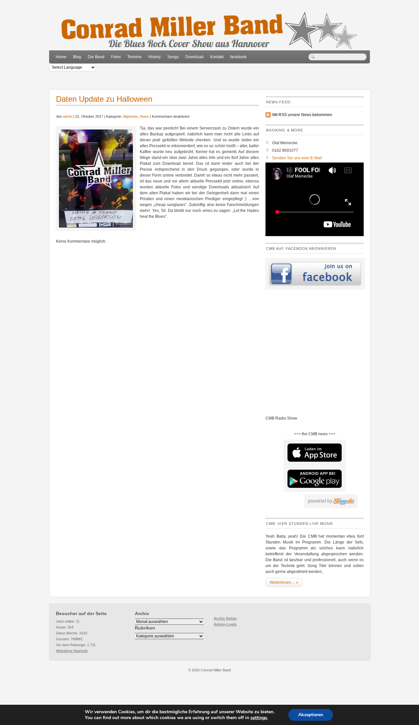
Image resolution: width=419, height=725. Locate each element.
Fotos (116, 57)
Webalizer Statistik (72, 651)
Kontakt (217, 57)
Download (194, 57)
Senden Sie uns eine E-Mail (297, 158)
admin (67, 116)
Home (61, 57)
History (154, 57)
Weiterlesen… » (284, 582)
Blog (77, 57)
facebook (238, 57)
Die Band (96, 57)
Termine (134, 57)
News (144, 116)
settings (258, 718)
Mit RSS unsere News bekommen (302, 114)
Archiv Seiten (225, 618)
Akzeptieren (310, 715)
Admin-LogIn (225, 624)
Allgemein (130, 116)
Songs (173, 57)
